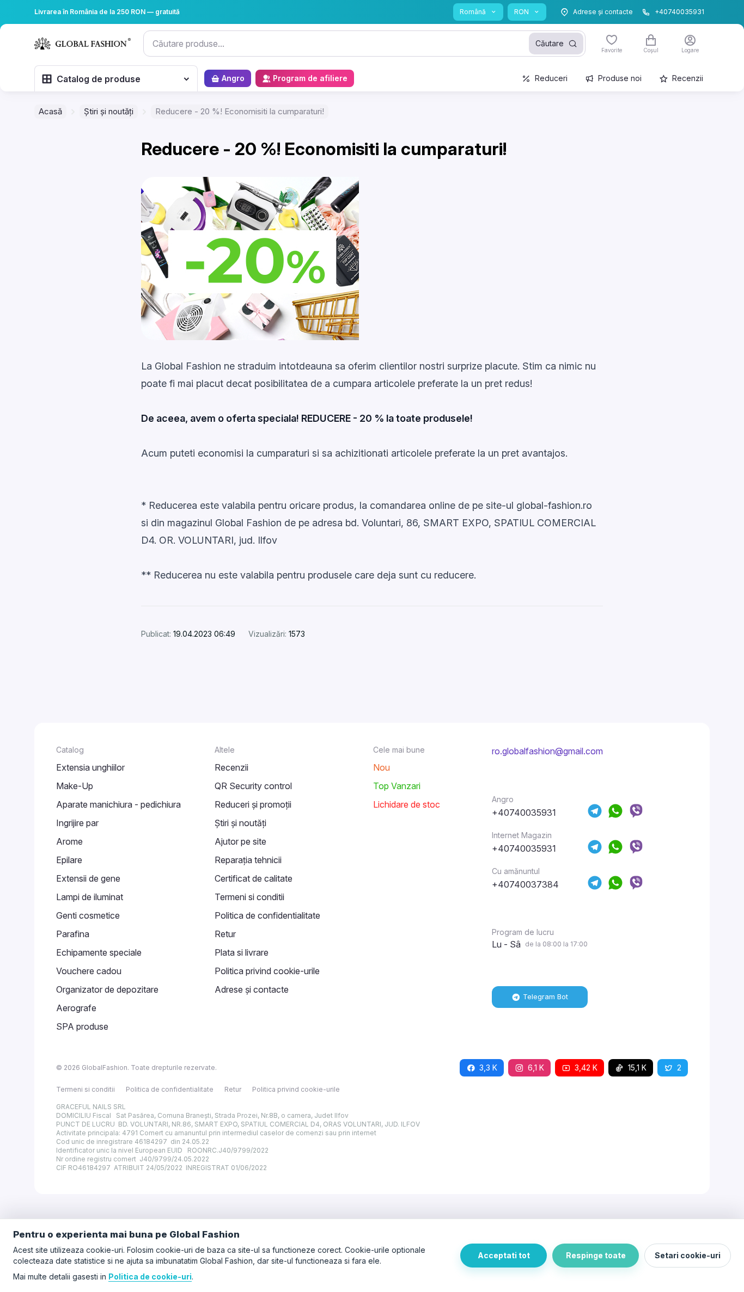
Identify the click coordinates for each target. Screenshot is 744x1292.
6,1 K (536, 1067)
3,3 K (488, 1067)
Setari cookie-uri (688, 1255)
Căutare (549, 43)
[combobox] (364, 43)
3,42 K (586, 1067)
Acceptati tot (504, 1255)
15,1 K (637, 1067)
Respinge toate (596, 1255)
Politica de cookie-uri (150, 1276)
